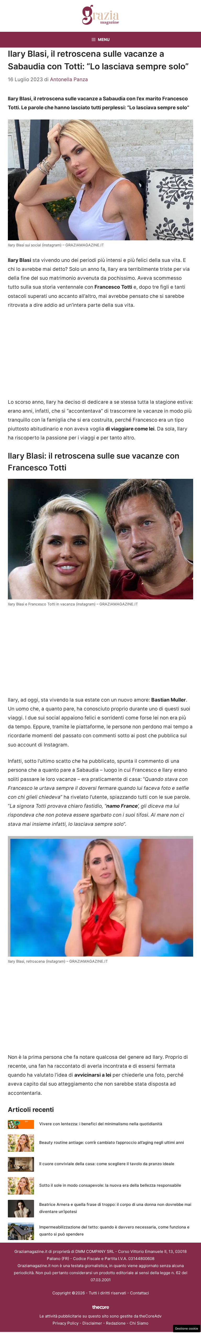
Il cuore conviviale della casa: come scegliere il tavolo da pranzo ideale (106, 1163)
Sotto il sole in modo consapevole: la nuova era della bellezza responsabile (110, 1185)
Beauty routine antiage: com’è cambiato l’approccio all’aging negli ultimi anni (111, 1142)
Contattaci (139, 1292)
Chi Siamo (139, 1323)
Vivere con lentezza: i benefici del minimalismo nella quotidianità (100, 1123)
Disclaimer (92, 1323)
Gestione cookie (186, 1328)
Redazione (116, 1323)
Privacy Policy (66, 1323)
